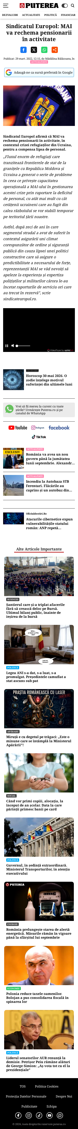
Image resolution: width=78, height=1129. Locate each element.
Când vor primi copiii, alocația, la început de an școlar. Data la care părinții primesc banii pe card (34, 805)
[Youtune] (49, 1115)
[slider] (23, 347)
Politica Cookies (46, 1086)
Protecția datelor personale (26, 1096)
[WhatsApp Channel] (60, 1115)
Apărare (13, 731)
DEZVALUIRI (10, 15)
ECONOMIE (13, 988)
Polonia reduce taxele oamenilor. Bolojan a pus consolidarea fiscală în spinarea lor (37, 998)
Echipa (52, 1106)
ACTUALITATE (31, 15)
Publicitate (29, 1106)
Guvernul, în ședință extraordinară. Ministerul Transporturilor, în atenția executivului (38, 869)
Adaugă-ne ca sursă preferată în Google (43, 72)
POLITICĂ (50, 15)
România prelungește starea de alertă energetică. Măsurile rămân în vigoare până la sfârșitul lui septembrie (38, 934)
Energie (12, 924)
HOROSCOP (32, 370)
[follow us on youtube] (18, 428)
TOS (23, 1086)
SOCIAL (11, 795)
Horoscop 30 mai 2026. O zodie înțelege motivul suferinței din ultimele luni (49, 380)
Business (12, 599)
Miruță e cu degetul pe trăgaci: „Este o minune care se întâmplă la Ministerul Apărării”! (38, 741)
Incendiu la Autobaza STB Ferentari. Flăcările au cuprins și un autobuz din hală (47, 485)
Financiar (68, 15)
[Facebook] (18, 1115)
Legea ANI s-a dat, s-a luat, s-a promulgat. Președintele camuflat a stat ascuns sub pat (36, 677)
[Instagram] (29, 1115)
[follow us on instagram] (37, 428)
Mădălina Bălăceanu (58, 58)
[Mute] (13, 346)
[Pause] (7, 346)
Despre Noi (64, 1096)
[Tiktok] (39, 1115)
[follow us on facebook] (59, 428)
